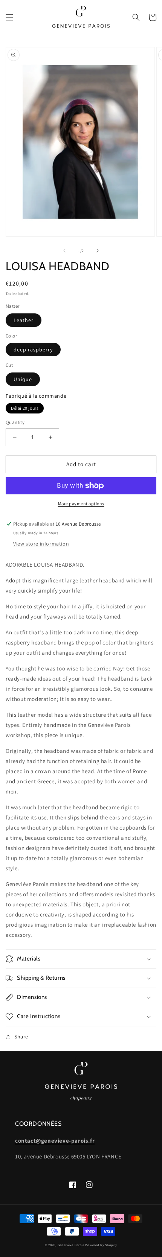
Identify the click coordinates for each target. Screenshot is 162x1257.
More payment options (81, 503)
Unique (23, 379)
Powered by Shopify (101, 1245)
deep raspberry (33, 349)
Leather (24, 320)
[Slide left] (64, 250)
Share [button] (21, 1036)
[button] (9, 17)
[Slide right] (97, 250)
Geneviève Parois (71, 1245)
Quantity (15, 422)
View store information (41, 543)
